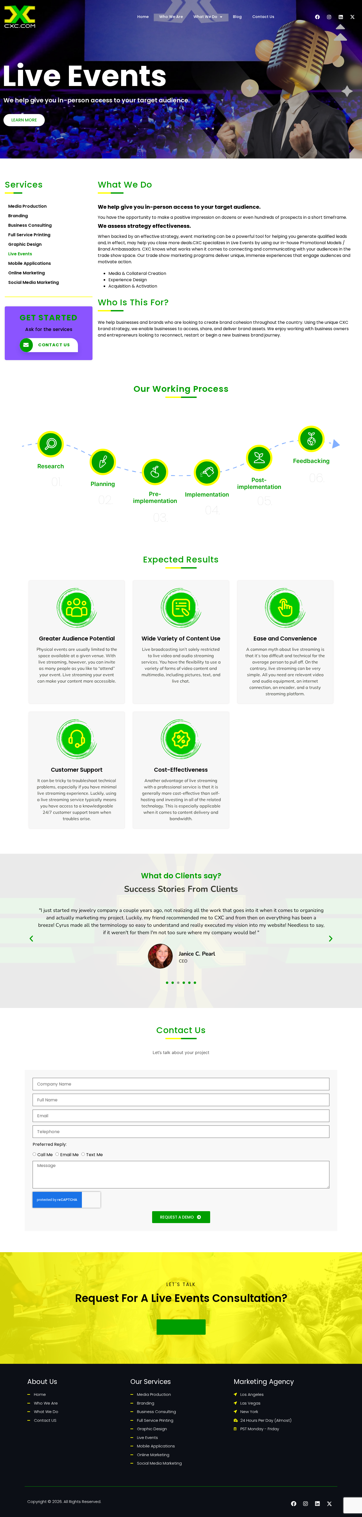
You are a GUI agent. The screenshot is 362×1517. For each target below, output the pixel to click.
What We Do (205, 16)
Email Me (69, 1155)
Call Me (45, 1155)
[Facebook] (317, 17)
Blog (237, 16)
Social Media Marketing (33, 282)
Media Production (27, 206)
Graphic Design (25, 244)
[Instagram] (329, 17)
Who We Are (171, 16)
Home (143, 16)
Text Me (94, 1155)
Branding (18, 216)
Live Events (20, 254)
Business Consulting (30, 225)
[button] (31, 939)
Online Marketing (26, 273)
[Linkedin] (341, 17)
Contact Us (263, 16)
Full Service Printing (29, 235)
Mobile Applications (29, 263)
